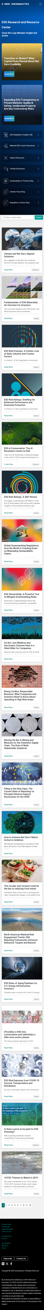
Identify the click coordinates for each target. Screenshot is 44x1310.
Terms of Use (6, 1231)
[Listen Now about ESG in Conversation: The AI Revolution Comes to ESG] (22, 444)
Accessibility (6, 1243)
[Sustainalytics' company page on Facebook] (11, 1264)
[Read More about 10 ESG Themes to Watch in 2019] (22, 1174)
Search (39, 217)
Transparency (7, 1236)
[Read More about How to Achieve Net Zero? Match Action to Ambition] (22, 833)
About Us (5, 1245)
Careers (4, 1238)
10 (30, 1205)
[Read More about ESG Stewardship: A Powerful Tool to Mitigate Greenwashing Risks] (22, 590)
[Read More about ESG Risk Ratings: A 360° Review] (22, 493)
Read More (9, 74)
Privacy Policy (6, 1224)
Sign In (4, 1248)
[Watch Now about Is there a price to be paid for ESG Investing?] (22, 1125)
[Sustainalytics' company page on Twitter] (7, 1264)
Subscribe (8, 1259)
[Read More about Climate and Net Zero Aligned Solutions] (22, 250)
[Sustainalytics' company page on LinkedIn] (3, 1264)
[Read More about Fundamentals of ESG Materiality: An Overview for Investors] (22, 298)
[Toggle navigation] (40, 4)
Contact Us (21, 1259)
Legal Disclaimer (7, 1229)
